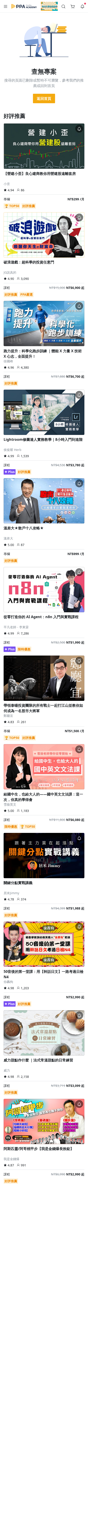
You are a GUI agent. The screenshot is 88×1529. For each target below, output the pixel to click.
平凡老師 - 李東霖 (16, 627)
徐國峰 (8, 361)
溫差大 (8, 538)
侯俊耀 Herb (12, 450)
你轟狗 (8, 982)
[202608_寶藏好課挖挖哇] (49, 6)
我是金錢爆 (11, 1159)
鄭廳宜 (8, 715)
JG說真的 (10, 272)
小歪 (7, 184)
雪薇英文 (10, 804)
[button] (5, 6)
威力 (7, 1070)
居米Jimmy (11, 893)
